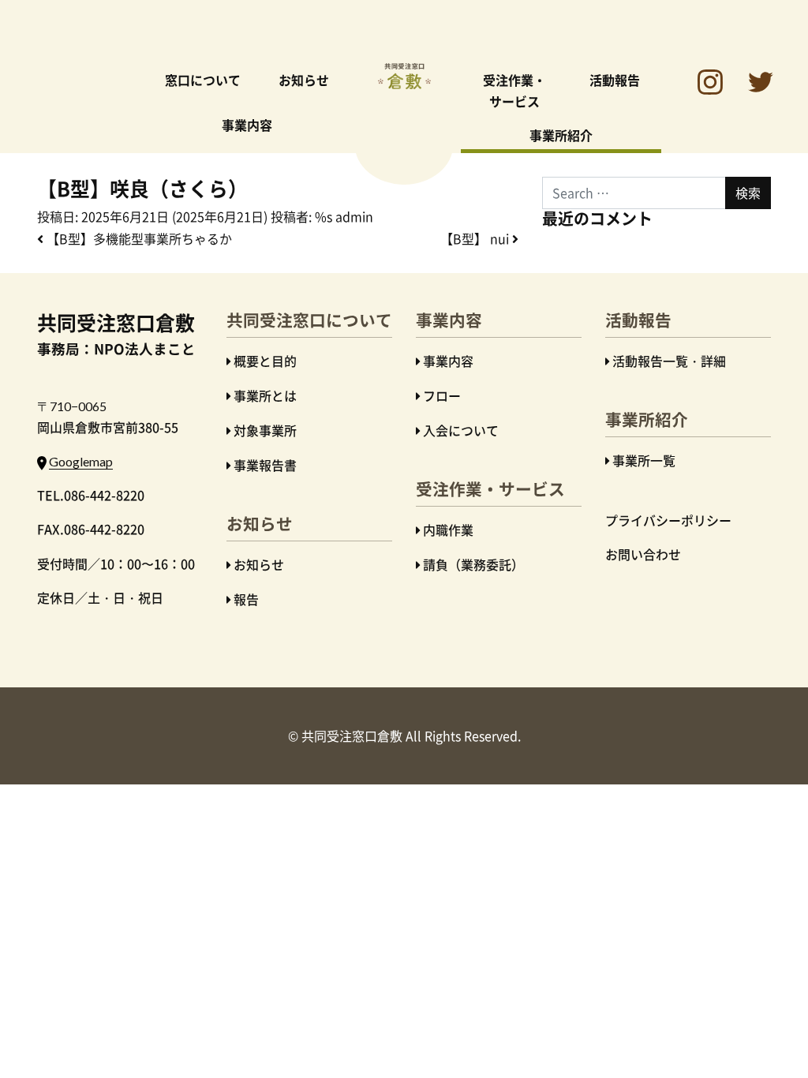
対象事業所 (265, 430)
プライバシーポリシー (668, 520)
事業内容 (247, 124)
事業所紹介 (561, 134)
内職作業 (448, 529)
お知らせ (304, 79)
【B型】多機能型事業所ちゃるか (137, 238)
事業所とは (265, 395)
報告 (246, 599)
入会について (461, 430)
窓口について (203, 79)
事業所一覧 (643, 460)
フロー (442, 395)
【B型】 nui (476, 238)
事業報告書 (265, 464)
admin (354, 216)
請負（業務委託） (473, 564)
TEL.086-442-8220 (90, 494)
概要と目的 (265, 360)
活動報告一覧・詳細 (669, 360)
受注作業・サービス (514, 90)
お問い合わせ (643, 554)
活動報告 (614, 79)
